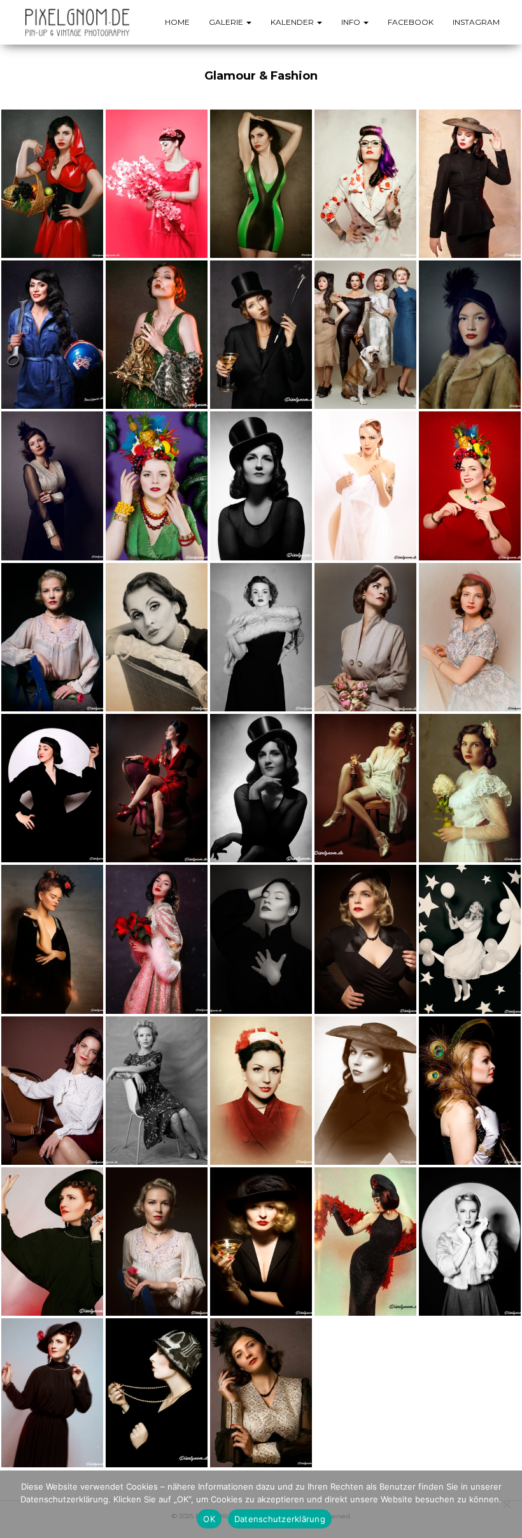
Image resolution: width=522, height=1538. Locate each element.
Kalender (293, 22)
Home (177, 22)
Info (351, 22)
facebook (411, 22)
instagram (476, 22)
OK (209, 1519)
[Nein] (506, 1504)
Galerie (227, 22)
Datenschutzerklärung (279, 1519)
